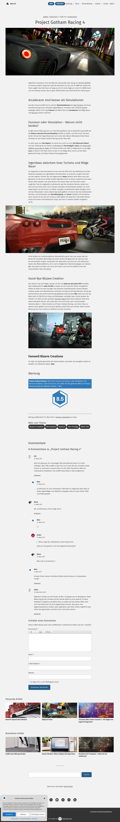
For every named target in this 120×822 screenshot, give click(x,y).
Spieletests (53, 17)
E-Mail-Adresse (34, 664)
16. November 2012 (40, 592)
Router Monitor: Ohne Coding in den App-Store (58, 754)
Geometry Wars (60, 299)
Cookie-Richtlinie (15, 818)
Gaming (45, 17)
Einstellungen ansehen (37, 814)
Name (31, 655)
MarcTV (13, 4)
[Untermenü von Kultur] (101, 3)
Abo (51, 4)
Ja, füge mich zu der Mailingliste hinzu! (44, 682)
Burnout (35, 113)
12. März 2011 (38, 458)
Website (31, 673)
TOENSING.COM (67, 819)
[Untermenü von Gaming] (73, 3)
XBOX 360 (85, 426)
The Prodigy (73, 426)
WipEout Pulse (47, 720)
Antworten (37, 475)
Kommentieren (72, 17)
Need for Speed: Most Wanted (16, 720)
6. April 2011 (38, 572)
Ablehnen (23, 814)
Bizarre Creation (36, 426)
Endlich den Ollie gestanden (15, 754)
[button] (44, 798)
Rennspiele (51, 426)
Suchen (86, 775)
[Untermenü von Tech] (79, 3)
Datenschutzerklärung (25, 818)
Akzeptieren (9, 814)
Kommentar (33, 629)
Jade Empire (68, 786)
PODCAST (60, 4)
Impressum (34, 818)
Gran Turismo (78, 105)
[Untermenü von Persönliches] (93, 3)
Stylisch (61, 426)
